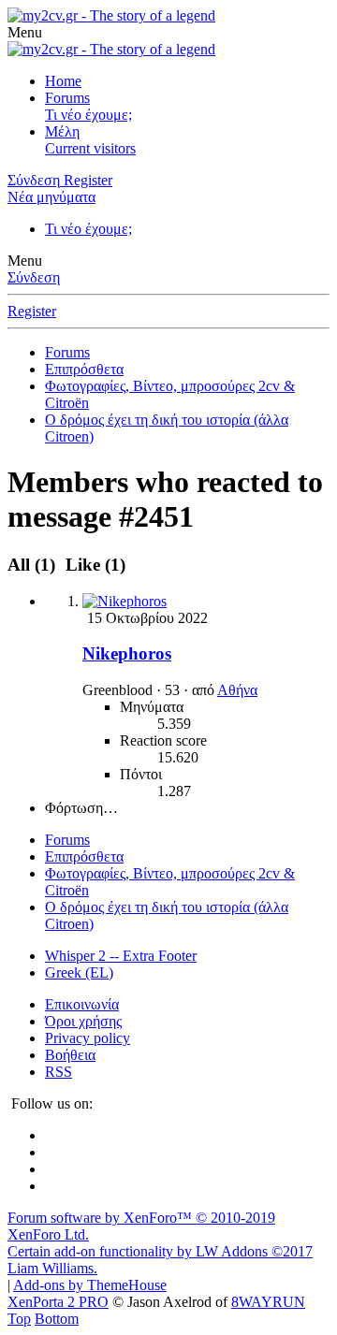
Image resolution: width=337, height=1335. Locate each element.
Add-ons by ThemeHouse (90, 1285)
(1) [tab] (33, 564)
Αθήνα (237, 690)
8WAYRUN (268, 1302)
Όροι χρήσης (83, 1021)
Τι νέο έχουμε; (88, 115)
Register (31, 311)
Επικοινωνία (82, 1004)
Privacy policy (87, 1038)
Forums (67, 98)
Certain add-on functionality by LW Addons (160, 1259)
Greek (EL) (79, 972)
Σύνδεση (33, 277)
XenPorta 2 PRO (58, 1302)
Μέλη (62, 131)
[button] (24, 32)
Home (63, 81)
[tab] (92, 564)
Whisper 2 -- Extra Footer (121, 956)
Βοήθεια (70, 1055)
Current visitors (90, 148)
